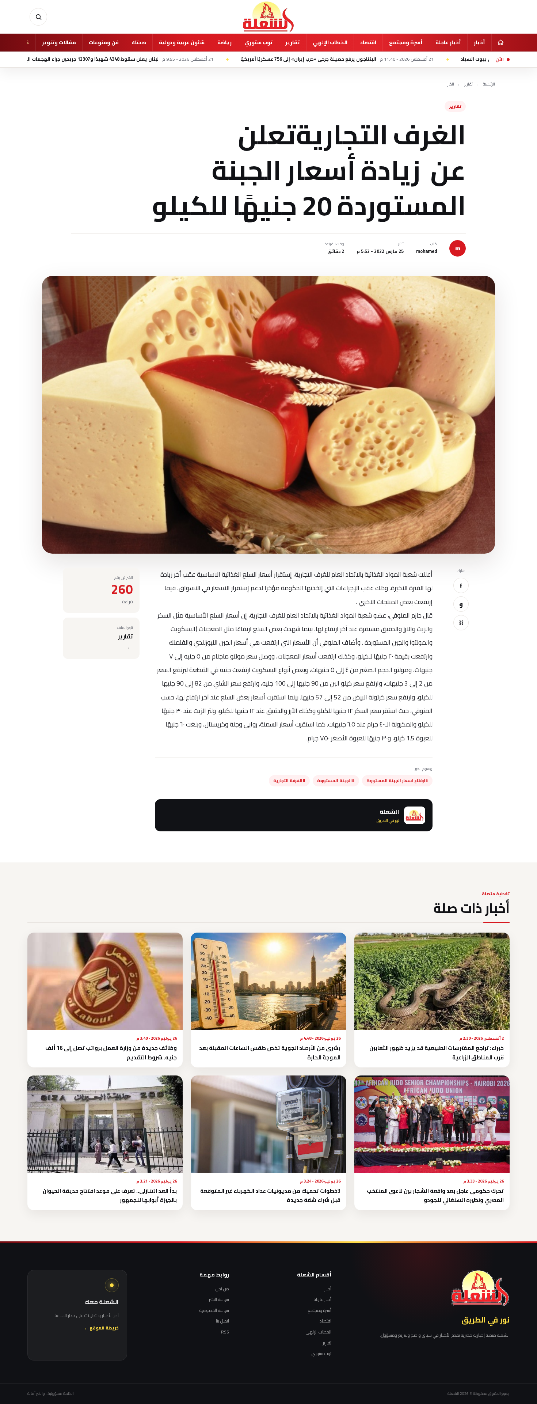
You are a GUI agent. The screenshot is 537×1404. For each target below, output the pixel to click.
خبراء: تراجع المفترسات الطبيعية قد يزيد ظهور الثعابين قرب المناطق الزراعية (436, 1052)
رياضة (224, 42)
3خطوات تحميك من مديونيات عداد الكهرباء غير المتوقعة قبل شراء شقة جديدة (270, 1195)
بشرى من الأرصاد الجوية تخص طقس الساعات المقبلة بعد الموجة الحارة (269, 1052)
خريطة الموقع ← (101, 1328)
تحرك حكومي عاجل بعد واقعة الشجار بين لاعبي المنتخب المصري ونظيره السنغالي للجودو (435, 1195)
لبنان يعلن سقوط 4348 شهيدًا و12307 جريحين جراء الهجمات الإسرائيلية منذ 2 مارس (186, 59)
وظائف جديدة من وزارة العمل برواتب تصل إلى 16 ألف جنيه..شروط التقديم (111, 1052)
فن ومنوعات (104, 42)
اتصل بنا (222, 1321)
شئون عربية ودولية (182, 42)
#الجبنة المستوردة (336, 781)
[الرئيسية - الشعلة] (268, 17)
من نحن (222, 1289)
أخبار (479, 42)
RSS (225, 1332)
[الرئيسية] (500, 42)
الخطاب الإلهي (330, 42)
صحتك (139, 42)
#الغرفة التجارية (289, 781)
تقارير (292, 42)
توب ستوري (258, 42)
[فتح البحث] (38, 17)
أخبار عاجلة (448, 42)
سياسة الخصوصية (214, 1310)
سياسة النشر (219, 1299)
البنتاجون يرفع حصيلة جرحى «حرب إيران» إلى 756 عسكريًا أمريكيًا (425, 59)
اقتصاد (368, 42)
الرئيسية (489, 84)
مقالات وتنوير (59, 42)
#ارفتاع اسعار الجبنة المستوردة (397, 781)
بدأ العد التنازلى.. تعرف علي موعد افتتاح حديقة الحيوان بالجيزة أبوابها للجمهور (110, 1195)
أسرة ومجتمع (406, 42)
